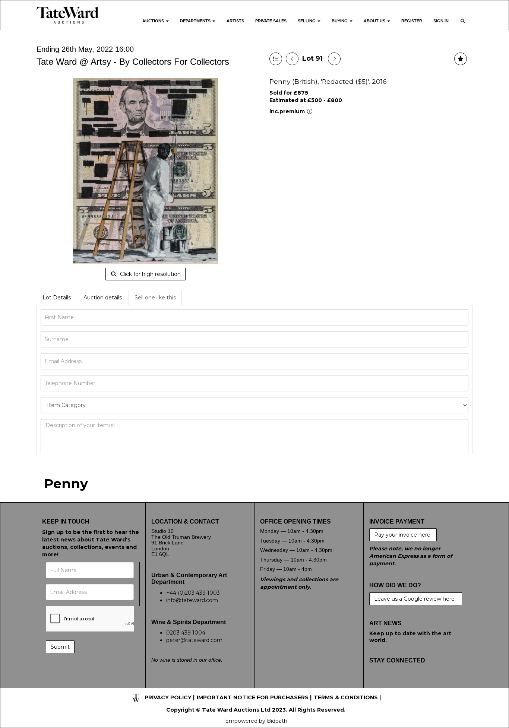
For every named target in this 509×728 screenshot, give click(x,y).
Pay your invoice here (403, 534)
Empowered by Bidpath (256, 721)
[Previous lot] (292, 59)
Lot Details (56, 297)
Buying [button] (340, 21)
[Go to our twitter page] (392, 684)
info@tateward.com (192, 600)
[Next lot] (334, 59)
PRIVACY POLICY (168, 697)
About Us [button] (375, 21)
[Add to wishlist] (460, 59)
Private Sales (271, 21)
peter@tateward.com (194, 640)
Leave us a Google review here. (415, 598)
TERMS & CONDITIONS (346, 697)
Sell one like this (155, 297)
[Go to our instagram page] (422, 684)
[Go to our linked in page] (407, 684)
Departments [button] (196, 21)
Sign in (441, 21)
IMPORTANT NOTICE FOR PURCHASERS (253, 697)
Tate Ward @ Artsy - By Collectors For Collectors (133, 62)
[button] (463, 25)
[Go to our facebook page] (376, 684)
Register (411, 21)
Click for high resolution (149, 274)
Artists (235, 21)
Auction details (102, 297)
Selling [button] (307, 21)
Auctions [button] (153, 21)
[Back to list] (275, 59)
